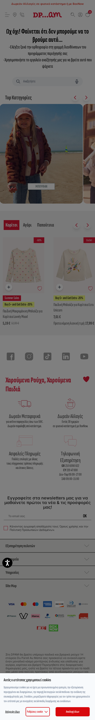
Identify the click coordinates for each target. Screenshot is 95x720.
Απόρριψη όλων (12, 712)
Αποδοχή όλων (72, 712)
